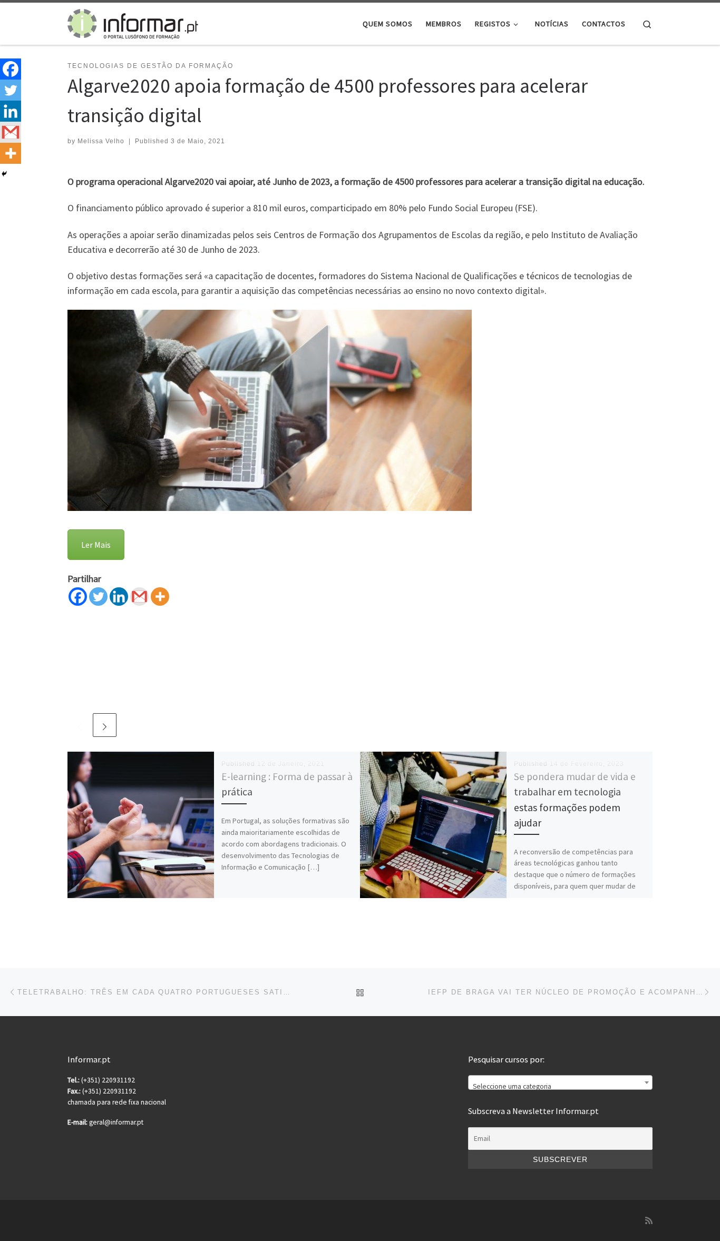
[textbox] (560, 1087)
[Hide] (4, 174)
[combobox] (560, 1082)
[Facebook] (78, 596)
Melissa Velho (100, 141)
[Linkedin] (119, 596)
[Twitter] (98, 596)
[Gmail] (139, 596)
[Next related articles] (104, 725)
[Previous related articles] (79, 725)
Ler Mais (96, 544)
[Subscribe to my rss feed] (649, 1220)
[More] (160, 596)
